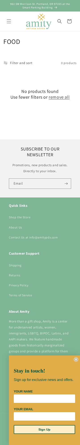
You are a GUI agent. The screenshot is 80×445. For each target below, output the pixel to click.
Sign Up (44, 429)
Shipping (15, 265)
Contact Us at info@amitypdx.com (33, 237)
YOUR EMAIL (23, 409)
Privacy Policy (18, 285)
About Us (15, 227)
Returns (14, 275)
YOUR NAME (23, 391)
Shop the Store (19, 217)
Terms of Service (20, 295)
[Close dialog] (76, 359)
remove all (59, 97)
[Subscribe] (66, 183)
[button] (9, 21)
